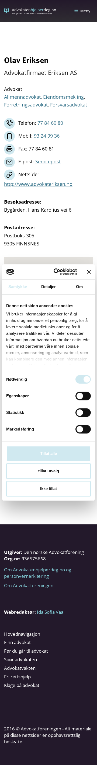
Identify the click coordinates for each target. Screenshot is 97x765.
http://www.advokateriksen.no (38, 184)
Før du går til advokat (26, 651)
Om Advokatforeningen (28, 585)
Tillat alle (48, 453)
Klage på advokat (21, 685)
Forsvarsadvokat (68, 104)
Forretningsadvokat (26, 104)
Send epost (48, 161)
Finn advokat (17, 642)
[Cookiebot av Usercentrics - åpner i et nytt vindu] (57, 271)
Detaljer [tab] (48, 286)
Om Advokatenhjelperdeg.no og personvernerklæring (37, 573)
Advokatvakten (20, 668)
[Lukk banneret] (89, 272)
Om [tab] (79, 286)
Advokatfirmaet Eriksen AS (40, 72)
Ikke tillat (48, 488)
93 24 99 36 (47, 136)
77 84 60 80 (50, 123)
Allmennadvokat (22, 97)
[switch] (83, 396)
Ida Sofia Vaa (50, 612)
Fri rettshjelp (17, 677)
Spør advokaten (20, 659)
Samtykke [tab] (17, 286)
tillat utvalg (48, 471)
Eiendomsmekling (63, 97)
